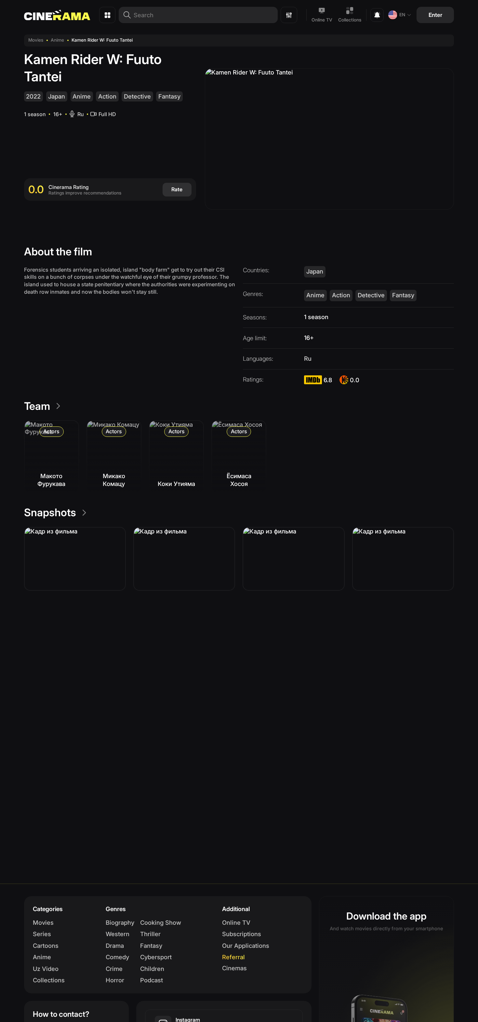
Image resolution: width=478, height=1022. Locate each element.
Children (152, 968)
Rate (176, 189)
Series (42, 933)
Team (37, 406)
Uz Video (46, 968)
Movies (35, 40)
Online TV (322, 19)
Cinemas (234, 968)
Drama (115, 945)
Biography (120, 922)
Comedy (117, 957)
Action (107, 96)
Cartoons (46, 945)
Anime (57, 40)
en (402, 14)
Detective (137, 96)
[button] (75, 559)
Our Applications (245, 945)
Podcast (151, 980)
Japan (56, 96)
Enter (435, 14)
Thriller (150, 933)
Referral (233, 957)
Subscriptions (241, 933)
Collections (349, 19)
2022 (33, 96)
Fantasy (169, 96)
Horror (115, 980)
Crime (114, 968)
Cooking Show (160, 922)
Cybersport (156, 957)
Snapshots (50, 512)
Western (117, 933)
